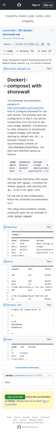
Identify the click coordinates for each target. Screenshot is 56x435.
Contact (23, 420)
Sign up (48, 4)
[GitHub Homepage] (19, 427)
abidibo (9, 375)
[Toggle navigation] (4, 5)
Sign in (36, 4)
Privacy (17, 417)
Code (10, 51)
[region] (28, 147)
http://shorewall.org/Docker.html (25, 107)
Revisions (26, 51)
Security (26, 417)
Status (35, 417)
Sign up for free (15, 397)
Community (45, 417)
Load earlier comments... (28, 367)
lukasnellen (9, 30)
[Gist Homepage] (19, 5)
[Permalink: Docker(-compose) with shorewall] (5, 86)
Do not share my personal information (28, 422)
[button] (42, 44)
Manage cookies (36, 420)
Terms (9, 417)
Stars (46, 51)
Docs (15, 420)
